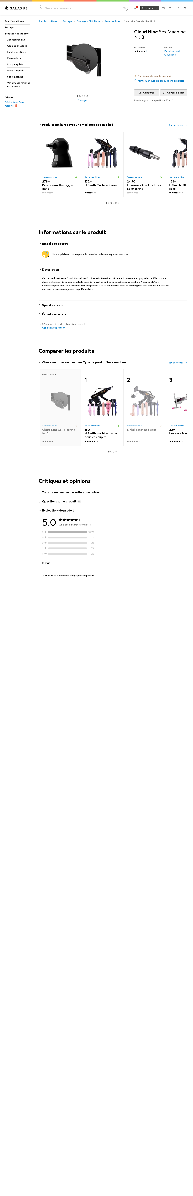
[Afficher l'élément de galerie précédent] (38, 60)
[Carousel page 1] (77, 96)
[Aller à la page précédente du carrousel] (44, 165)
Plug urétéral (14, 58)
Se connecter (149, 8)
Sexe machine (15, 76)
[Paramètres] (135, 8)
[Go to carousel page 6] (118, 203)
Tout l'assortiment (15, 21)
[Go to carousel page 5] (116, 203)
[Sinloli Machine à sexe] (144, 407)
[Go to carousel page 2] (108, 203)
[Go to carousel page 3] (111, 203)
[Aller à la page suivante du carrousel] (182, 165)
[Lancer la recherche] (42, 8)
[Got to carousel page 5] (87, 96)
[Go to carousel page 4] (113, 203)
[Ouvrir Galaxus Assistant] (163, 8)
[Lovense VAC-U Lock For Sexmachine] (144, 164)
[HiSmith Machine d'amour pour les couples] (102, 407)
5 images (82, 100)
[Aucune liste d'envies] (178, 8)
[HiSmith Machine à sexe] (102, 164)
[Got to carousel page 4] (84, 96)
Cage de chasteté (17, 45)
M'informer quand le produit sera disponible (161, 80)
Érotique (9, 27)
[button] (160, 76)
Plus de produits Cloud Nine (173, 51)
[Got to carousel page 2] (80, 96)
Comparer (148, 92)
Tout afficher (176, 125)
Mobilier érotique (16, 52)
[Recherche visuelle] (124, 8)
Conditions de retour (53, 327)
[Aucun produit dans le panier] (185, 8)
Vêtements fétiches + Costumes (18, 84)
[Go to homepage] (16, 8)
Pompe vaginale (15, 70)
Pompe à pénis (15, 64)
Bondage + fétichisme (17, 33)
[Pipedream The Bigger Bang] (60, 164)
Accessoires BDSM (17, 39)
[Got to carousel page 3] (82, 96)
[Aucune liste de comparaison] (170, 8)
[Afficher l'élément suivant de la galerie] (128, 60)
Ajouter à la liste (176, 92)
